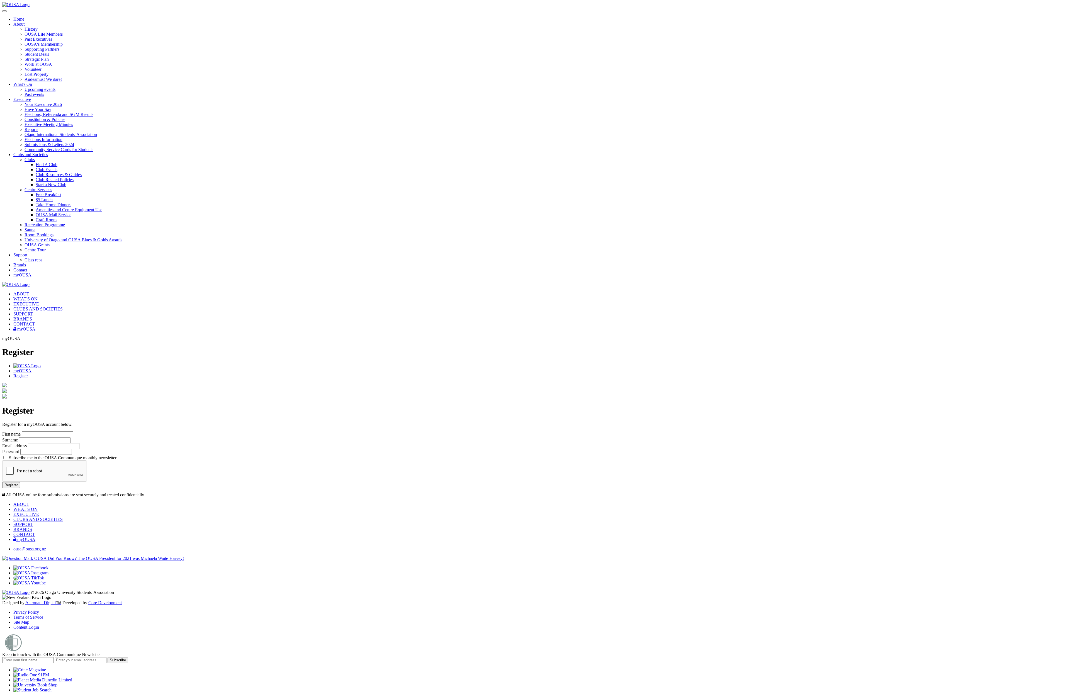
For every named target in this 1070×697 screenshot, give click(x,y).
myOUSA (22, 275)
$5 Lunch (44, 199)
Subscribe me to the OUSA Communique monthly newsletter (62, 457)
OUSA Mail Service (53, 214)
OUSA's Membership (44, 44)
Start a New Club (51, 184)
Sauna (30, 229)
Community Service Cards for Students (59, 149)
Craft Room (46, 219)
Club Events (46, 169)
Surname (10, 440)
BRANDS (22, 319)
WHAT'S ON (25, 299)
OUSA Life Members (44, 34)
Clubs (30, 159)
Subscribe (118, 660)
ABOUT (21, 294)
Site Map (21, 622)
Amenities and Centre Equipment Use (69, 209)
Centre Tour (35, 249)
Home (18, 19)
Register (20, 375)
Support (20, 254)
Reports (31, 129)
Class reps (33, 260)
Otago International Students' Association (61, 134)
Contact (20, 270)
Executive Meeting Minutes (49, 124)
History (31, 29)
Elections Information (43, 139)
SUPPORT (23, 314)
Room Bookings (39, 234)
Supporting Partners (42, 49)
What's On (22, 84)
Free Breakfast (48, 194)
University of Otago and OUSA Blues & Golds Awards (73, 239)
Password (11, 451)
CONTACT (24, 324)
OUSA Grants (37, 244)
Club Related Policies (55, 179)
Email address (15, 445)
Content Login (26, 627)
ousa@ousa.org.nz (29, 549)
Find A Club (46, 164)
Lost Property (36, 74)
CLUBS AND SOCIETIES (38, 309)
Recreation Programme (45, 224)
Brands (19, 265)
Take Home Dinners (53, 204)
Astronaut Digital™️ (43, 602)
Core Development (105, 602)
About (19, 24)
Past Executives (38, 39)
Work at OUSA (38, 64)
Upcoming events (40, 89)
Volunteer (33, 69)
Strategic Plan (37, 59)
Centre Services (38, 189)
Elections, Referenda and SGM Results (59, 114)
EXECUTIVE (26, 304)
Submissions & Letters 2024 (49, 144)
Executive (22, 99)
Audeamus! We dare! (43, 79)
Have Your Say (38, 109)
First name (12, 434)
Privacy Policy (26, 612)
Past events (34, 94)
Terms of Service (28, 617)
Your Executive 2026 (43, 104)
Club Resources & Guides (59, 174)
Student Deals (37, 54)
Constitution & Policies (45, 119)
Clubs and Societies (30, 154)
